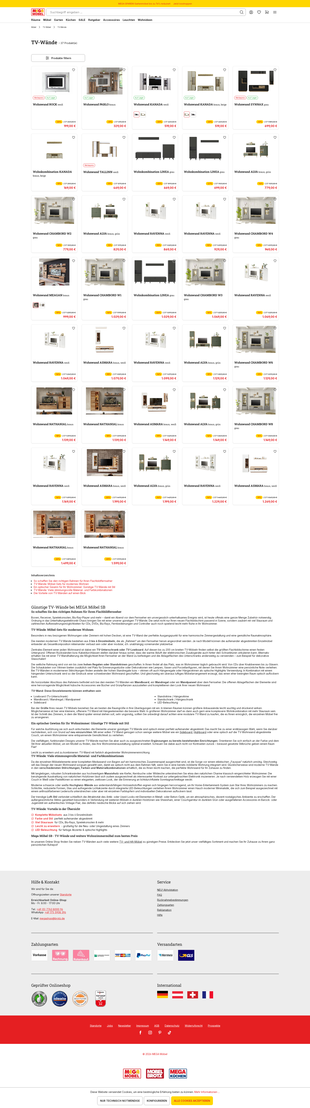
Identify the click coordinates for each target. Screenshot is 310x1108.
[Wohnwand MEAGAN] (54, 271)
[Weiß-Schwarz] (136, 114)
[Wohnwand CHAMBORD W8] (256, 400)
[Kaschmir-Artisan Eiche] (143, 114)
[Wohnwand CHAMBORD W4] (256, 210)
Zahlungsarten (165, 904)
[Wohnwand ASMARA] (105, 339)
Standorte (66, 894)
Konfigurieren (157, 1100)
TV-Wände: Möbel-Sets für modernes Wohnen (61, 583)
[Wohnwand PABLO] (105, 81)
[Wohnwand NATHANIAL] (54, 400)
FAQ (159, 894)
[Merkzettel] (259, 12)
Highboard (200, 732)
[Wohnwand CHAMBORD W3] (205, 271)
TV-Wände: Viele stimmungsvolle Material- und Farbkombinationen (73, 590)
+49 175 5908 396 (55, 912)
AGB (156, 1025)
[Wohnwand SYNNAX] (256, 81)
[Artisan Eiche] (36, 305)
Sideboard (186, 732)
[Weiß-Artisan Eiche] (42, 305)
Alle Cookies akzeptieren (192, 1100)
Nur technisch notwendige (120, 1100)
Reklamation (164, 909)
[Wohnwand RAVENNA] (155, 210)
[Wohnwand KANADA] (155, 81)
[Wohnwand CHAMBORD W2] (54, 210)
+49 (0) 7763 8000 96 (50, 909)
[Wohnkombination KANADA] (54, 148)
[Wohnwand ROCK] (54, 81)
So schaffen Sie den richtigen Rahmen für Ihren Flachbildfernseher (73, 580)
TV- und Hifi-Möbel (130, 841)
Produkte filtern (61, 58)
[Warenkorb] (267, 12)
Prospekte (214, 1025)
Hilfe (160, 915)
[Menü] (275, 12)
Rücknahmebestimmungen (172, 899)
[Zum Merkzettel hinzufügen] (73, 70)
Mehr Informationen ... (207, 1091)
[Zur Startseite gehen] (38, 12)
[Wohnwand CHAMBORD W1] (105, 271)
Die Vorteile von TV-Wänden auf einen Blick (60, 593)
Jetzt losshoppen (182, 3)
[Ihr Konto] (251, 12)
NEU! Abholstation (167, 889)
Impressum (142, 1025)
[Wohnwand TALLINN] (105, 148)
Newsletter (124, 1025)
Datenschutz (172, 1025)
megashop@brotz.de (52, 918)
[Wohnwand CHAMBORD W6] (256, 339)
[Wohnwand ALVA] (256, 148)
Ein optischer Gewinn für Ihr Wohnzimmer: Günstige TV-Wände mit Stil (74, 586)
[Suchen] (241, 12)
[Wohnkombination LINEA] (155, 148)
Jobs (110, 1025)
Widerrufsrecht (194, 1025)
